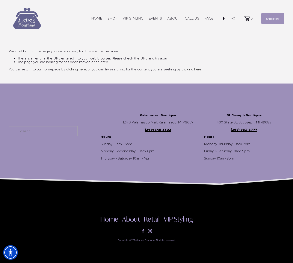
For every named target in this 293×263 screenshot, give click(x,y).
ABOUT (173, 18)
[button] (10, 252)
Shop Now (272, 18)
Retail (152, 219)
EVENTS (155, 18)
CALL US (192, 18)
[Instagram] (233, 18)
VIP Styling (178, 219)
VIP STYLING (133, 18)
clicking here (76, 69)
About (131, 219)
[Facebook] (224, 18)
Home (109, 219)
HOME (96, 18)
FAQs (209, 18)
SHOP (112, 18)
